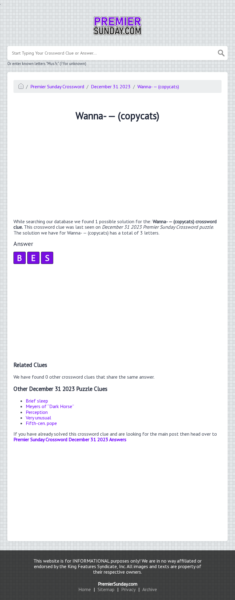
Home (84, 589)
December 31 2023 (111, 86)
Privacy (128, 589)
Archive (149, 589)
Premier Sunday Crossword (57, 86)
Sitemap (106, 589)
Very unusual (38, 418)
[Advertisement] (117, 171)
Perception (37, 412)
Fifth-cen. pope (41, 423)
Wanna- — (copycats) (158, 86)
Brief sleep (37, 401)
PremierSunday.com (117, 584)
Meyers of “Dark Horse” (50, 406)
